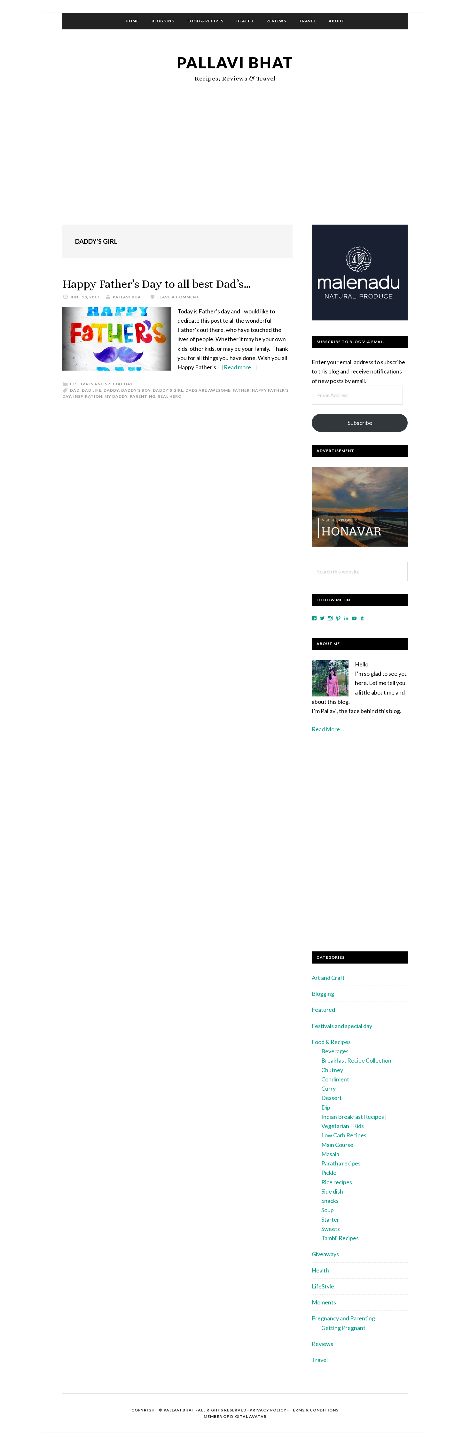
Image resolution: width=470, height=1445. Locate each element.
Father (241, 390)
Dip (325, 1107)
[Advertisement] (235, 167)
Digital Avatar (248, 1416)
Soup (327, 1209)
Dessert (331, 1097)
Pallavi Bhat (235, 62)
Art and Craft (328, 977)
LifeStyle (323, 1286)
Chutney (332, 1069)
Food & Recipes (331, 1041)
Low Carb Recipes (343, 1135)
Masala (330, 1153)
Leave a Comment (178, 297)
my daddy (116, 396)
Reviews (322, 1343)
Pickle (328, 1172)
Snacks (330, 1200)
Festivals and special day (101, 383)
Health (320, 1270)
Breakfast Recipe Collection (356, 1060)
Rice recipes (336, 1182)
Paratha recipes (341, 1163)
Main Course (337, 1144)
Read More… (328, 729)
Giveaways (325, 1253)
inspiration (87, 396)
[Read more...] (239, 367)
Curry (328, 1088)
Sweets (330, 1228)
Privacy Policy (268, 1410)
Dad (75, 390)
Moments (324, 1302)
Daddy (111, 390)
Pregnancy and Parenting (343, 1318)
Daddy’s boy (136, 390)
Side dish (332, 1191)
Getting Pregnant (343, 1327)
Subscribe (360, 422)
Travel (320, 1359)
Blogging (323, 993)
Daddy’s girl (168, 390)
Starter (330, 1219)
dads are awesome (208, 390)
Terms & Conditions (314, 1410)
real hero (170, 396)
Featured (323, 1009)
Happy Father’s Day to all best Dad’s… (156, 283)
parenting (142, 396)
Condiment (335, 1079)
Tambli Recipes (340, 1237)
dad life (91, 390)
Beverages (335, 1051)
